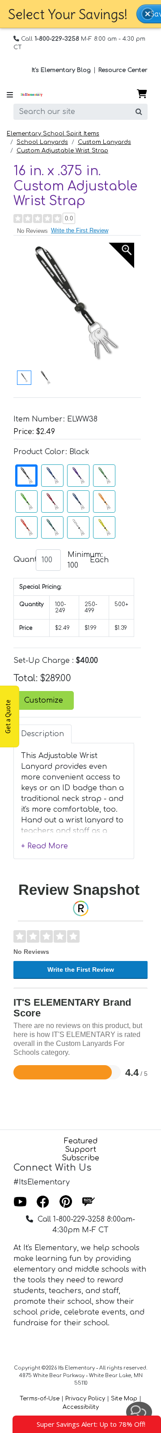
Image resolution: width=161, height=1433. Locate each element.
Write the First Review (79, 230)
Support (80, 1150)
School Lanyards (42, 142)
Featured (80, 1141)
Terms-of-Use (39, 1398)
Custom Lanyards (104, 142)
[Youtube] (20, 1202)
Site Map (124, 1398)
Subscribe (80, 1158)
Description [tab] (42, 734)
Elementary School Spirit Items (53, 134)
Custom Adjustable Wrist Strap (62, 151)
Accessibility (81, 1407)
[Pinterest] (65, 1202)
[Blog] (88, 1202)
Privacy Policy (85, 1398)
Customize (43, 700)
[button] (147, 13)
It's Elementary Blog (61, 70)
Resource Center (123, 70)
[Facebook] (43, 1202)
